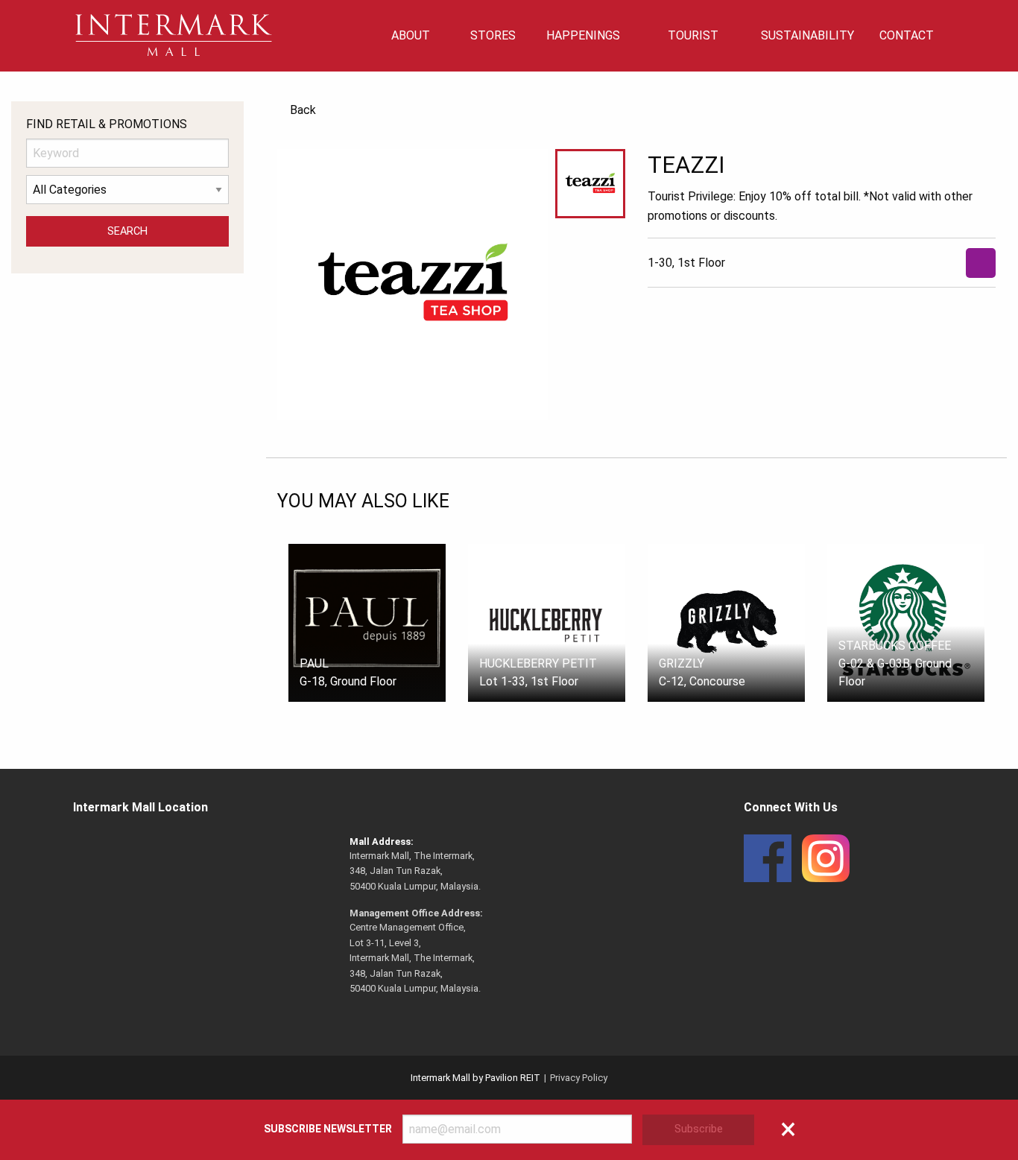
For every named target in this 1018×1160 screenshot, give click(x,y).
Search (127, 231)
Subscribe (698, 1129)
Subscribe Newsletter (328, 1129)
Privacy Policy (578, 1077)
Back (303, 110)
